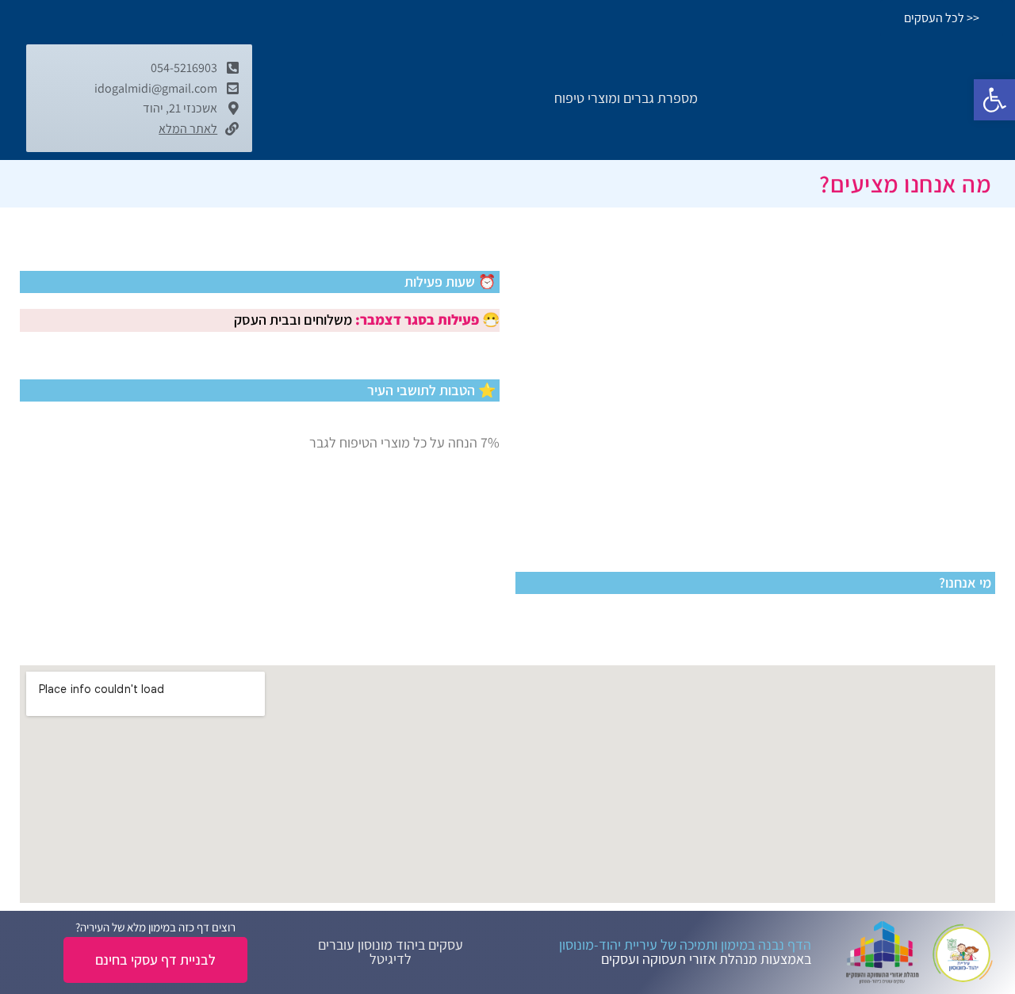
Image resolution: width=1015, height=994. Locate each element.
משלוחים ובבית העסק (293, 319)
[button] (994, 99)
